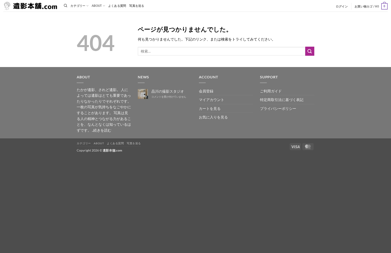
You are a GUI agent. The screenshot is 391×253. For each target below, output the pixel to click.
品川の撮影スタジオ (167, 91)
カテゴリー (77, 5)
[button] (342, 6)
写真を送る (136, 5)
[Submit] (309, 51)
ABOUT (97, 5)
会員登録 (206, 91)
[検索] (65, 5)
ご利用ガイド (271, 91)
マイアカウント (211, 99)
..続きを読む (101, 130)
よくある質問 (117, 5)
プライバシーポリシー (278, 108)
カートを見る (210, 108)
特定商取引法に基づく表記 (281, 99)
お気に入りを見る (213, 117)
